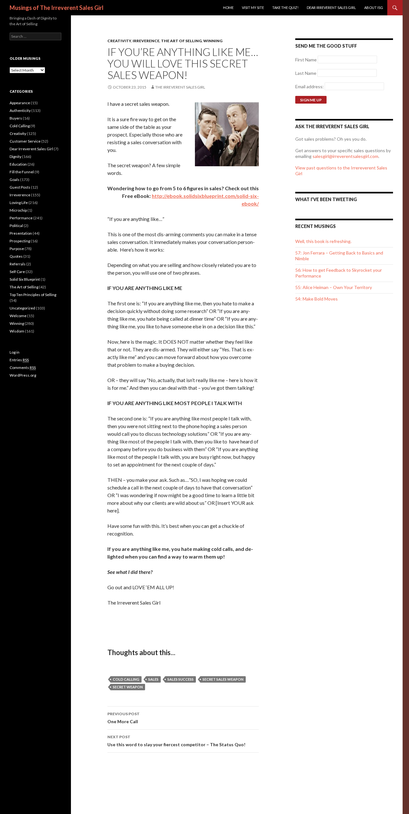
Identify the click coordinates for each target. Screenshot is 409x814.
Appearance (20, 102)
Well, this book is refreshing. (323, 241)
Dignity (15, 156)
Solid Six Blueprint (25, 279)
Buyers (16, 118)
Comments (23, 367)
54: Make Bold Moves (316, 298)
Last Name (305, 73)
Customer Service (25, 141)
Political (16, 225)
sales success (180, 679)
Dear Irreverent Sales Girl (331, 7)
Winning (212, 40)
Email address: (310, 86)
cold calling (126, 679)
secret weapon (128, 687)
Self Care (17, 271)
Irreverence (146, 40)
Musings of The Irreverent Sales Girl (57, 7)
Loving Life (19, 202)
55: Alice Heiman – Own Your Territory (333, 287)
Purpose (17, 248)
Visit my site (253, 7)
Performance (21, 217)
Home (228, 7)
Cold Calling (20, 125)
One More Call (123, 717)
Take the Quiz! (285, 7)
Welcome (18, 315)
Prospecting (20, 241)
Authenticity (20, 110)
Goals (14, 179)
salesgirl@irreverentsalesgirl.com (345, 156)
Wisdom (17, 331)
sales (153, 679)
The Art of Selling (181, 40)
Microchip (18, 210)
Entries (19, 359)
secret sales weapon (223, 679)
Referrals (18, 264)
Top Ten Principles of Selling (33, 294)
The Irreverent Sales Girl (180, 87)
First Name (306, 59)
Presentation (21, 233)
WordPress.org (23, 375)
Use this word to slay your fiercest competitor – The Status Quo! (176, 740)
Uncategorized (22, 308)
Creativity (119, 40)
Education (18, 164)
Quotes (16, 256)
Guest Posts (20, 187)
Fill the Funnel (22, 171)
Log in (14, 352)
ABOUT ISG (373, 7)
